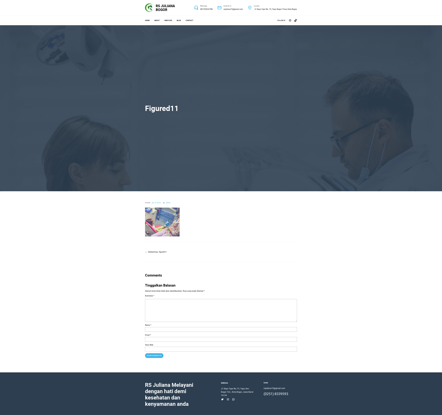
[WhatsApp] (233, 399)
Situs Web (149, 345)
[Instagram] (290, 20)
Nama (148, 325)
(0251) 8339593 (276, 393)
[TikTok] (295, 20)
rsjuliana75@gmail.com (233, 9)
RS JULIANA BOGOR (165, 7)
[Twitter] (222, 399)
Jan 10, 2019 (156, 203)
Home (147, 20)
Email (148, 335)
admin (168, 203)
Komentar (149, 295)
